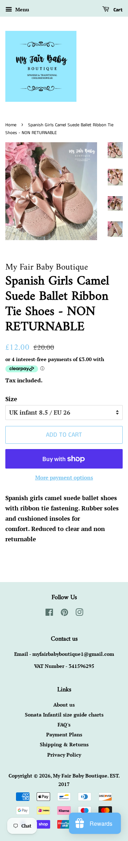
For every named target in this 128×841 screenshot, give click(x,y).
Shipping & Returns (64, 744)
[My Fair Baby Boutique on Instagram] (79, 613)
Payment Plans (64, 734)
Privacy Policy (64, 754)
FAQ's (64, 724)
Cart (117, 9)
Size (11, 399)
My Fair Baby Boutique (80, 775)
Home (10, 125)
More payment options (64, 477)
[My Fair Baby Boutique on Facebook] (49, 613)
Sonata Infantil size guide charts (64, 714)
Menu (21, 9)
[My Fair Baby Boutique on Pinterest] (64, 613)
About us (64, 704)
